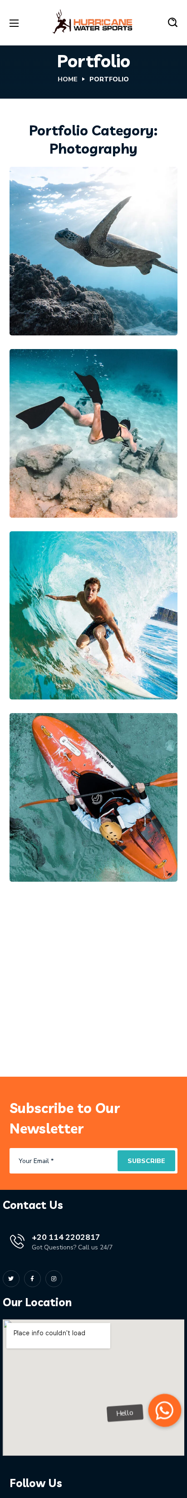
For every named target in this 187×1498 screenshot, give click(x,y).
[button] (172, 22)
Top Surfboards (74, 666)
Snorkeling (113, 270)
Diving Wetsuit (73, 484)
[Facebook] (32, 1278)
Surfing (106, 651)
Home (68, 79)
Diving (45, 469)
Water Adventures (82, 848)
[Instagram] (53, 1278)
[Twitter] (11, 1278)
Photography (59, 270)
